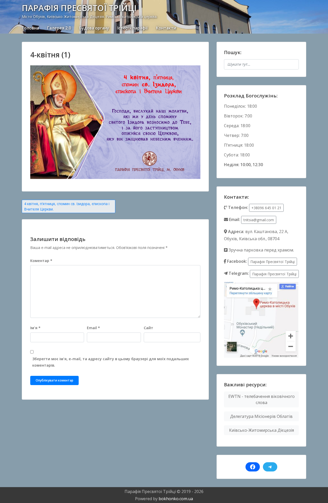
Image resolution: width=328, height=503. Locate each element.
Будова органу (94, 28)
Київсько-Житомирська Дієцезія (261, 430)
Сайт (148, 327)
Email (93, 327)
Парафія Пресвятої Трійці (272, 261)
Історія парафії (132, 28)
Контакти (166, 28)
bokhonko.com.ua (176, 498)
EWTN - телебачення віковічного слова (261, 399)
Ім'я (35, 327)
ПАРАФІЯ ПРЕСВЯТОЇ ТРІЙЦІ (79, 7)
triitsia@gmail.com (258, 219)
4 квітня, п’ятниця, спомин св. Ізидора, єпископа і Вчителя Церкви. (66, 206)
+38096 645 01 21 (266, 207)
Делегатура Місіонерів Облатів (261, 416)
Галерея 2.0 (59, 28)
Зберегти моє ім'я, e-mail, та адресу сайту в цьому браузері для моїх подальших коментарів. (110, 362)
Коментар (41, 260)
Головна (30, 28)
